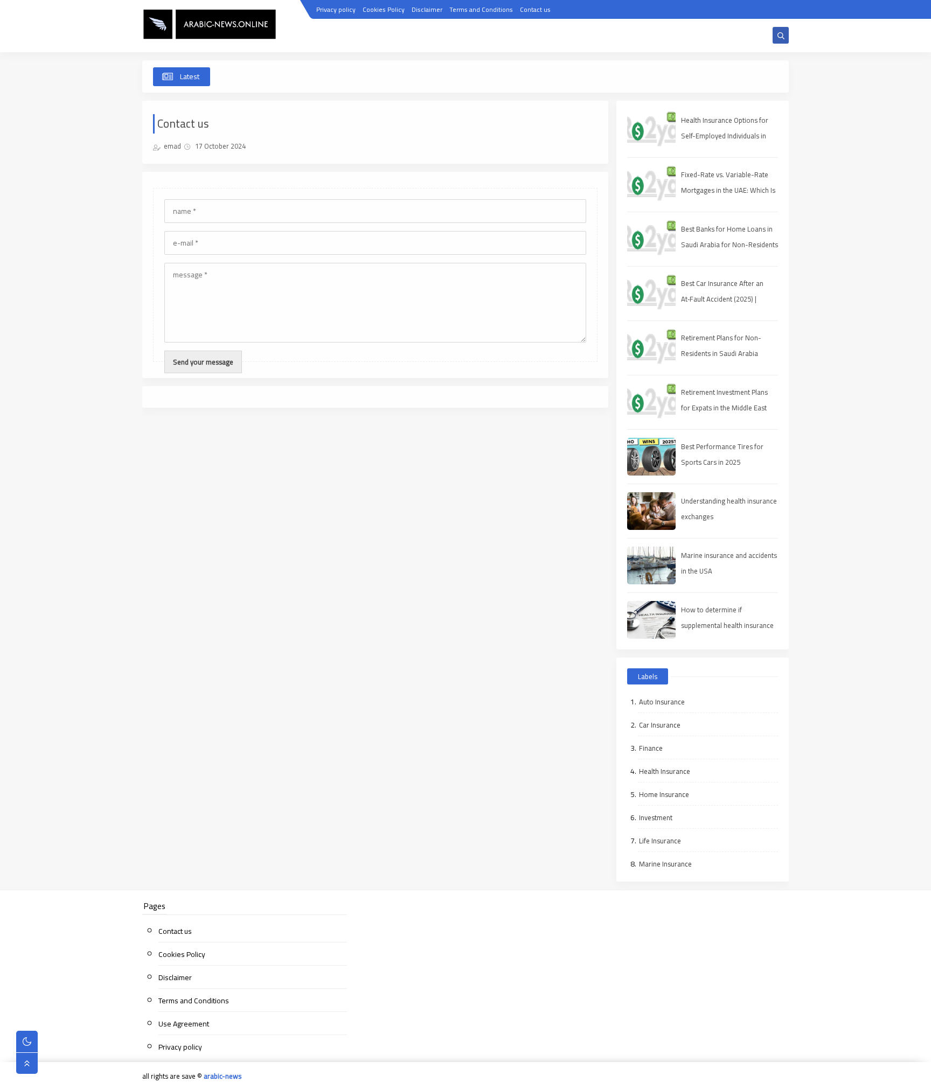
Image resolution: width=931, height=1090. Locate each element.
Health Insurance (664, 771)
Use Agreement (183, 1024)
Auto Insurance (662, 701)
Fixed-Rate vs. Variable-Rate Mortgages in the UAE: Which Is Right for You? (728, 190)
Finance (651, 748)
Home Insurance (664, 794)
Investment (655, 817)
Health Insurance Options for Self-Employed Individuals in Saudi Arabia (724, 136)
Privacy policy (336, 9)
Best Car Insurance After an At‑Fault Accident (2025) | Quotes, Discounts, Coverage (725, 299)
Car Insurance (659, 724)
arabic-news (222, 1076)
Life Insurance (660, 840)
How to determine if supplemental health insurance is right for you (727, 625)
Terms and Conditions (481, 9)
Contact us (535, 9)
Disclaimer (427, 9)
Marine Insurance (665, 863)
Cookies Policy (384, 9)
